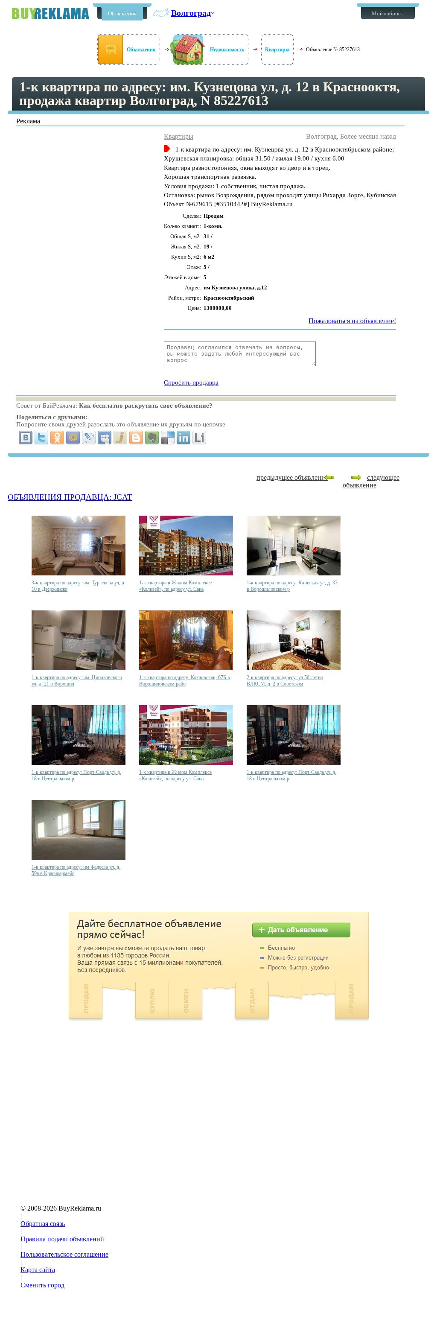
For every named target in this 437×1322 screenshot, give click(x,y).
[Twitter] (42, 438)
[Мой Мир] (73, 438)
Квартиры (277, 50)
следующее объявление (371, 481)
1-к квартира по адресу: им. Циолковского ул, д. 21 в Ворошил (77, 680)
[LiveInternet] (199, 438)
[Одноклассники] (57, 438)
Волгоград (191, 13)
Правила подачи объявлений (62, 1239)
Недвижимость (227, 50)
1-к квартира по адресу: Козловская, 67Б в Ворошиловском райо (184, 680)
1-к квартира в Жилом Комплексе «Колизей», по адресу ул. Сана (175, 586)
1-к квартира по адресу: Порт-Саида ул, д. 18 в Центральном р (76, 775)
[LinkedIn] (184, 438)
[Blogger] (136, 438)
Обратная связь (42, 1223)
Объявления (122, 13)
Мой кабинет (387, 13)
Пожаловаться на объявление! (352, 320)
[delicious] (168, 438)
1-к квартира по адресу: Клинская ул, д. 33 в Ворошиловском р (292, 586)
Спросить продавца (191, 382)
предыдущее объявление (292, 477)
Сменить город (42, 1285)
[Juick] (120, 438)
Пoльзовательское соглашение (64, 1254)
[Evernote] (152, 438)
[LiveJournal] (89, 438)
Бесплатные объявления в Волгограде (50, 13)
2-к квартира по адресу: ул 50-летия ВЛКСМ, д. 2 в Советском (285, 680)
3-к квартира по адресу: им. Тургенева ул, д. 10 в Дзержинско (78, 586)
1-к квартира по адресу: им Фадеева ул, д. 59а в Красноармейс (76, 870)
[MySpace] (105, 438)
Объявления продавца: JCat (70, 497)
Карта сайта (37, 1269)
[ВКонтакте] (26, 438)
